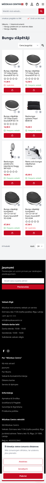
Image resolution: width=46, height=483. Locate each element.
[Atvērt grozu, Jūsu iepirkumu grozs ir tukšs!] (37, 4)
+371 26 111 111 (9, 316)
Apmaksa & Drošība (11, 398)
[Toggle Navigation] (43, 4)
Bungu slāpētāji (10, 29)
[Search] (41, 11)
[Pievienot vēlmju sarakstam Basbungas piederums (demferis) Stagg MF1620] (15, 157)
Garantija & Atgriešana (12, 407)
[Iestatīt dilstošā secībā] (42, 45)
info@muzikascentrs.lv (12, 320)
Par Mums (6, 372)
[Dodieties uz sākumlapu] (13, 4)
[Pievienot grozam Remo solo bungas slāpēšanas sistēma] (33, 183)
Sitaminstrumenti (17, 24)
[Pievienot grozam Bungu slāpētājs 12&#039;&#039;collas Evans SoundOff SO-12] (33, 90)
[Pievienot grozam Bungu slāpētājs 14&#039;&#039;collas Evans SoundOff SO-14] (12, 135)
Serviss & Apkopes (10, 384)
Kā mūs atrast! (8, 363)
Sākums (5, 24)
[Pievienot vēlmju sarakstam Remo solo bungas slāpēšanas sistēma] (36, 157)
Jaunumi (5, 367)
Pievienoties (23, 287)
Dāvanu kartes (8, 380)
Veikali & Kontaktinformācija (14, 376)
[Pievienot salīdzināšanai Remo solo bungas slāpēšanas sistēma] (40, 157)
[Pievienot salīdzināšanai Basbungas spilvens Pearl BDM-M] (40, 112)
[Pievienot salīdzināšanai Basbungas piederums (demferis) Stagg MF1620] (18, 157)
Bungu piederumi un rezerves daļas (18, 26)
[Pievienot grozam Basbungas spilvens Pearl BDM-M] (33, 135)
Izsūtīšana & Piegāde (11, 402)
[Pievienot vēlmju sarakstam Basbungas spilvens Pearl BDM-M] (36, 112)
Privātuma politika (10, 411)
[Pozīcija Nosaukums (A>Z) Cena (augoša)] (29, 45)
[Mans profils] (31, 4)
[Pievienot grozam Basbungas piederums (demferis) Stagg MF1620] (12, 183)
